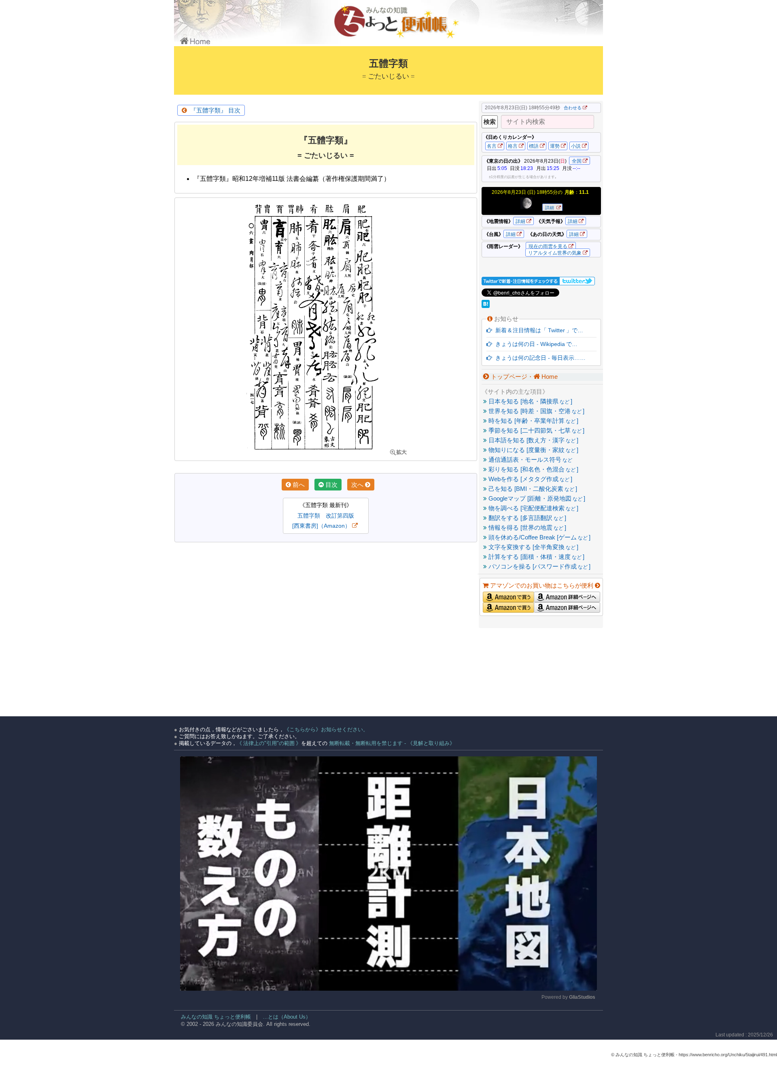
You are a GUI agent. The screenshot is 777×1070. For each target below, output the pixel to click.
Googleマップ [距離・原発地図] (536, 498)
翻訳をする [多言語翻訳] (526, 517)
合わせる (573, 107)
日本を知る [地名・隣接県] (529, 401)
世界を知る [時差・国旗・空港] (535, 411)
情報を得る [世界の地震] (526, 527)
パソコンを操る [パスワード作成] (538, 566)
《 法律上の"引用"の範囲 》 (269, 743)
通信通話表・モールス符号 (529, 459)
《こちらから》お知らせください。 (326, 729)
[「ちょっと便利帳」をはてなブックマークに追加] (486, 305)
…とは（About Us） (287, 1017)
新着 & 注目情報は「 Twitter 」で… (537, 330)
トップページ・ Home (523, 376)
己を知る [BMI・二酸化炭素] (532, 488)
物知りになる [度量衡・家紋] (532, 449)
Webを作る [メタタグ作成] (529, 479)
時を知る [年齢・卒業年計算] (532, 420)
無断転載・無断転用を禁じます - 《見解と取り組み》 (391, 743)
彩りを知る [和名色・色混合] (532, 469)
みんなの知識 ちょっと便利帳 (212, 1017)
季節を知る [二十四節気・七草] (535, 430)
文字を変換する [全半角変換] (532, 546)
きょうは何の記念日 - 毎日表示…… (539, 358)
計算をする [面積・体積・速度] (535, 556)
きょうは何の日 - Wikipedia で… (534, 344)
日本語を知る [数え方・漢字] (532, 440)
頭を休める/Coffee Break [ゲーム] (538, 537)
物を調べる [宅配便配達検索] (532, 508)
